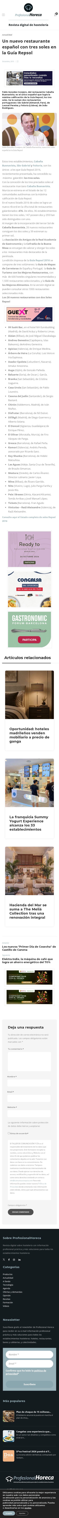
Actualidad (7, 35)
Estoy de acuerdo (19, 1133)
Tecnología (8, 1284)
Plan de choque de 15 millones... (33, 1412)
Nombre (12, 1076)
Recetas (6, 1299)
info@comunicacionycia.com (21, 1180)
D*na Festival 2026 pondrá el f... (33, 1451)
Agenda (6, 1288)
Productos (7, 1274)
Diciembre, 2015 (8, 61)
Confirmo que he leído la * (26, 1372)
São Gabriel (23, 165)
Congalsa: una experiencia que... (33, 1431)
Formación (8, 1302)
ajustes (27, 1508)
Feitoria (37, 165)
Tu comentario (16, 1049)
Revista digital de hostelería (28, 25)
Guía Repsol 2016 (40, 260)
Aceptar (9, 1513)
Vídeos (6, 1306)
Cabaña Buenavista (38, 186)
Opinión (7, 1295)
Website (12, 1107)
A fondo (6, 1281)
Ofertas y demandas (12, 1292)
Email (10, 1092)
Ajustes (22, 1513)
